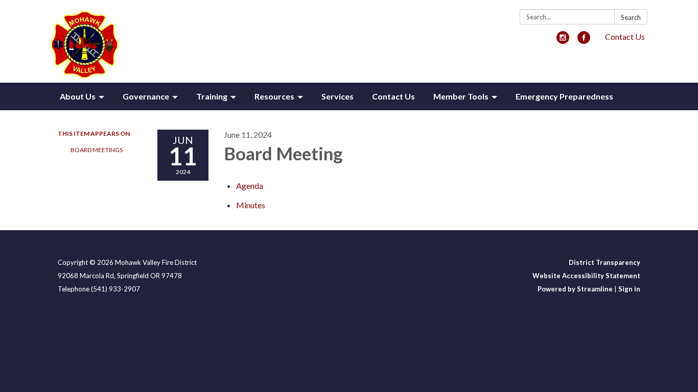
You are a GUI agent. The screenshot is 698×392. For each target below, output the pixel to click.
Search (631, 17)
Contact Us (625, 36)
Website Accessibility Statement (586, 276)
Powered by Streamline (575, 289)
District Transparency (604, 262)
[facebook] (583, 40)
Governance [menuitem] (146, 96)
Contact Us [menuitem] (393, 96)
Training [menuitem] (211, 96)
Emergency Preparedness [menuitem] (564, 96)
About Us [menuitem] (78, 96)
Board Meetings (97, 150)
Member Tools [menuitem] (460, 96)
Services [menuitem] (337, 96)
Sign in (629, 289)
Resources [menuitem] (274, 96)
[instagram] (562, 40)
